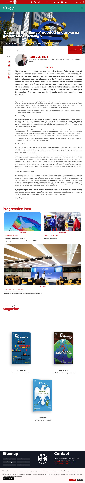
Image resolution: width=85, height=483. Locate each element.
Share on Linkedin (9, 61)
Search (78, 2)
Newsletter (9, 459)
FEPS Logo (9, 462)
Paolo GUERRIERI (20, 51)
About (9, 465)
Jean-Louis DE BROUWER (51, 235)
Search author (72, 50)
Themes (23, 459)
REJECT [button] (79, 480)
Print (9, 77)
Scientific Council (20, 49)
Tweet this (9, 73)
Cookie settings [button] (8, 478)
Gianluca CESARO (18, 290)
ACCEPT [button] (72, 480)
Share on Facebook (9, 69)
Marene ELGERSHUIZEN (11, 235)
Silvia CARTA (8, 290)
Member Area (23, 465)
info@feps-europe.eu (70, 461)
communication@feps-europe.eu (63, 463)
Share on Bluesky (9, 65)
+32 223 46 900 (58, 461)
